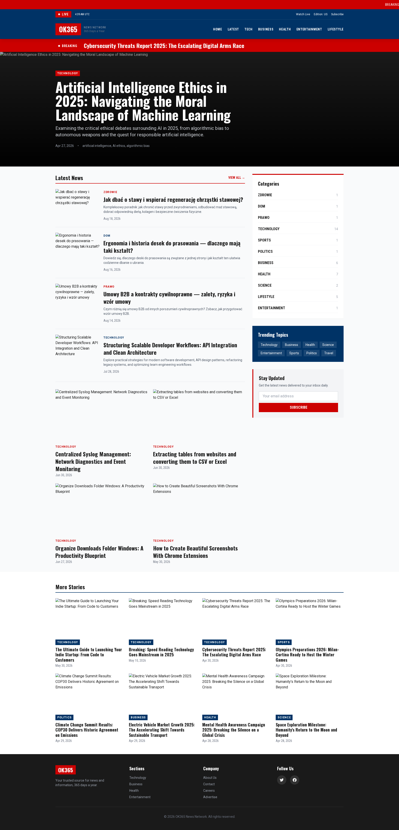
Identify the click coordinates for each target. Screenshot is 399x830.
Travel (328, 353)
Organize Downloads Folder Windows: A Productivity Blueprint (99, 551)
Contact (209, 784)
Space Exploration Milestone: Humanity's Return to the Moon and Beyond (306, 730)
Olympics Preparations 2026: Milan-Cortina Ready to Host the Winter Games (307, 654)
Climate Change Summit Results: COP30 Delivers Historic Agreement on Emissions (86, 730)
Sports (294, 353)
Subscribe (337, 14)
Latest (233, 29)
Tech (249, 29)
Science (328, 345)
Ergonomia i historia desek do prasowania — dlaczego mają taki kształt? (171, 246)
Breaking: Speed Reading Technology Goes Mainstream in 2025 (161, 652)
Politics (311, 353)
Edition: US (320, 14)
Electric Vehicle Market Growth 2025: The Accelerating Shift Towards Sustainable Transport (162, 730)
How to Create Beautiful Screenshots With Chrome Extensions (195, 551)
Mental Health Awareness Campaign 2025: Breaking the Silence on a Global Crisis (233, 730)
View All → (236, 177)
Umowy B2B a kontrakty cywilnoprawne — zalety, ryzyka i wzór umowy (169, 297)
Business (266, 29)
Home (217, 29)
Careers (209, 790)
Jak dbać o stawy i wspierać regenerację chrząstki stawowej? (173, 199)
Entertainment (309, 29)
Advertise (210, 797)
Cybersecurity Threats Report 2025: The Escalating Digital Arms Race (234, 652)
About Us (210, 777)
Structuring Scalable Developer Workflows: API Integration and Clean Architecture (170, 348)
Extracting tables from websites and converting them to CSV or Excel (194, 457)
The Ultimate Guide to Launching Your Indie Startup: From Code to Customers (88, 654)
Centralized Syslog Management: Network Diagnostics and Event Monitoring (93, 461)
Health (285, 29)
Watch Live (303, 14)
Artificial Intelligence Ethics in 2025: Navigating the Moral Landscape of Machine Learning (143, 100)
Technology (269, 345)
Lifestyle (336, 29)
